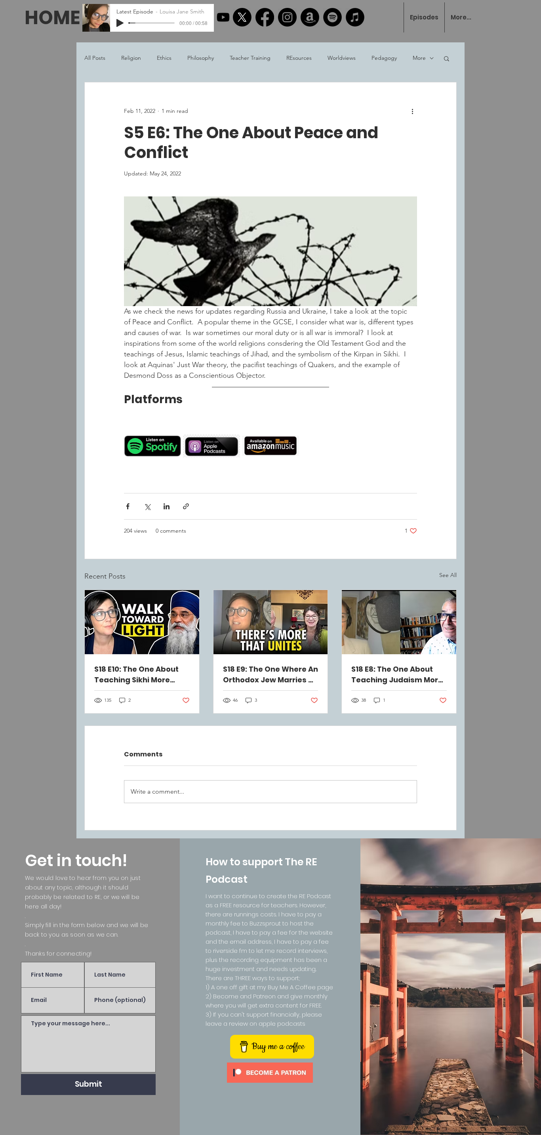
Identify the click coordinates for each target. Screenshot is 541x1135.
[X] (242, 17)
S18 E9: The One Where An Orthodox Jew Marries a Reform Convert (270, 674)
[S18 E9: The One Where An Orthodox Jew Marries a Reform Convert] (270, 622)
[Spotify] (332, 17)
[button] (446, 58)
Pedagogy (384, 57)
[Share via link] (186, 506)
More (419, 57)
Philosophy (200, 57)
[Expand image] (170, 427)
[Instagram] (287, 17)
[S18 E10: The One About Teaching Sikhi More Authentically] (142, 622)
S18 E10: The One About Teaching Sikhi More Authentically (136, 674)
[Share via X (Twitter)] (147, 506)
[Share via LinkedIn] (166, 506)
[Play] (120, 23)
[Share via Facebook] (127, 506)
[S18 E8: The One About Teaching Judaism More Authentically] (399, 622)
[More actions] (412, 111)
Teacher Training (250, 57)
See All (448, 575)
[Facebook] (264, 17)
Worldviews (342, 57)
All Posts (94, 57)
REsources (299, 57)
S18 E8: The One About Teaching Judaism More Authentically (397, 674)
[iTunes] (355, 17)
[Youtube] (223, 17)
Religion (131, 57)
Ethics (164, 57)
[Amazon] (310, 17)
